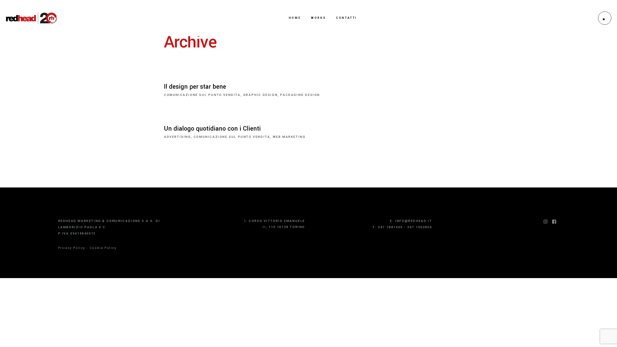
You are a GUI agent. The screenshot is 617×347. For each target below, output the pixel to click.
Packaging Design (300, 95)
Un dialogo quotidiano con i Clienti (212, 128)
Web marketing (289, 137)
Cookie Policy (103, 248)
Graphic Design (260, 95)
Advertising (177, 137)
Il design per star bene (195, 86)
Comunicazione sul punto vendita (202, 95)
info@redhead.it (413, 221)
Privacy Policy (71, 248)
